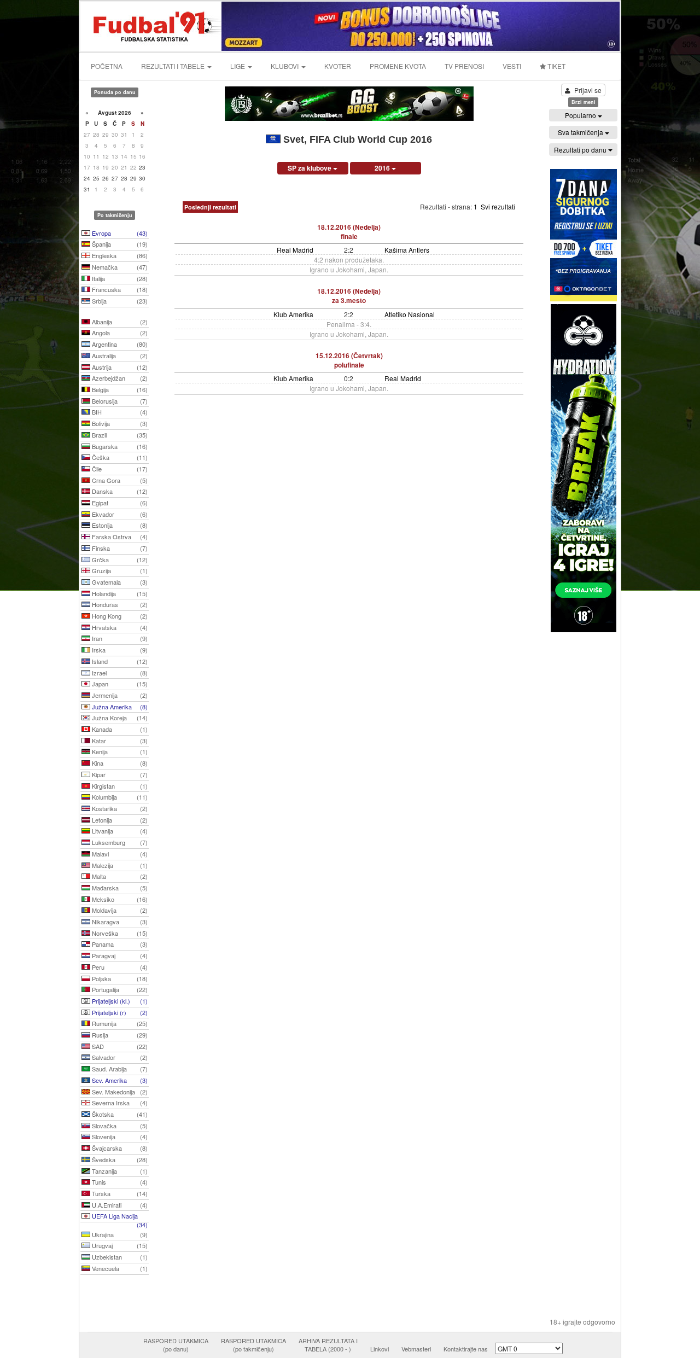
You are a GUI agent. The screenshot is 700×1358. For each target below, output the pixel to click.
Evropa (119, 233)
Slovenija (119, 1136)
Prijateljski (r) (119, 1012)
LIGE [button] (238, 66)
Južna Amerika (119, 706)
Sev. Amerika (119, 1080)
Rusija (119, 1034)
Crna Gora (119, 480)
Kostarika (119, 808)
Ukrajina (119, 1234)
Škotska (119, 1114)
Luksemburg (119, 842)
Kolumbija (119, 796)
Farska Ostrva (119, 536)
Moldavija (119, 910)
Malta (119, 876)
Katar (119, 740)
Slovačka (119, 1125)
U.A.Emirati (119, 1204)
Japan (119, 683)
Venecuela (119, 1268)
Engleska (119, 255)
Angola (119, 332)
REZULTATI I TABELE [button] (173, 66)
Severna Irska (119, 1102)
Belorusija (119, 401)
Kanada (119, 729)
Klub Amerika (293, 314)
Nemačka (119, 267)
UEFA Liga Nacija (119, 1216)
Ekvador (119, 514)
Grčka (119, 559)
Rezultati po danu (581, 149)
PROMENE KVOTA (398, 66)
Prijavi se (588, 90)
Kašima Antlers (406, 249)
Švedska (119, 1159)
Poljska (119, 978)
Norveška (119, 933)
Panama (119, 944)
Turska (119, 1193)
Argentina (119, 344)
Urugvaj (119, 1245)
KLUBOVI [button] (285, 66)
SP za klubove (310, 168)
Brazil (119, 434)
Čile (119, 468)
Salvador (119, 1057)
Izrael (119, 672)
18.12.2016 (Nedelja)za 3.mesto (349, 295)
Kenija (119, 751)
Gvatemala (119, 582)
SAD (119, 1046)
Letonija (119, 819)
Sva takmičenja (581, 132)
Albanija (119, 321)
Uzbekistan (119, 1256)
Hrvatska (119, 627)
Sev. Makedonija (119, 1091)
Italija (119, 278)
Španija (119, 244)
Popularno (581, 115)
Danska (119, 491)
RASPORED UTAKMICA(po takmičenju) (253, 1345)
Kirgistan (119, 786)
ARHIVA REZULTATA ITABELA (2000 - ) (328, 1345)
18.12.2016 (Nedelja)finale (349, 231)
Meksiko (119, 899)
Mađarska (119, 887)
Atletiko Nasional (409, 314)
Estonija (119, 525)
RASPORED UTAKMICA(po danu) (175, 1345)
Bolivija (119, 423)
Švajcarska (119, 1148)
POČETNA (106, 66)
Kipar (119, 774)
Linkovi (379, 1348)
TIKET (555, 66)
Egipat (119, 502)
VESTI (512, 66)
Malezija (119, 865)
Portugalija (119, 989)
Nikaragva (119, 921)
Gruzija (119, 570)
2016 (383, 168)
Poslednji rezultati (210, 207)
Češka (119, 457)
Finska (119, 548)
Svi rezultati (498, 206)
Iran (119, 638)
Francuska (119, 289)
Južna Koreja (119, 717)
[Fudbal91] (151, 25)
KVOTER (337, 66)
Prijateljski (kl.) (119, 1000)
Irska (119, 649)
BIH (119, 411)
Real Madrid (295, 249)
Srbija (119, 300)
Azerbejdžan (119, 378)
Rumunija (119, 1023)
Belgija (119, 389)
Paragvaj (119, 955)
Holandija (119, 593)
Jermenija (119, 695)
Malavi (119, 853)
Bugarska (119, 446)
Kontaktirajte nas (466, 1348)
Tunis (119, 1182)
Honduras (119, 604)
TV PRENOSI (464, 66)
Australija (119, 355)
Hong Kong (119, 615)
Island (119, 661)
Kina (119, 763)
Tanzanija (119, 1171)
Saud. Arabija (119, 1068)
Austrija (119, 367)
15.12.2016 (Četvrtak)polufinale (349, 360)
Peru (119, 967)
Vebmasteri (416, 1348)
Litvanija (119, 830)
